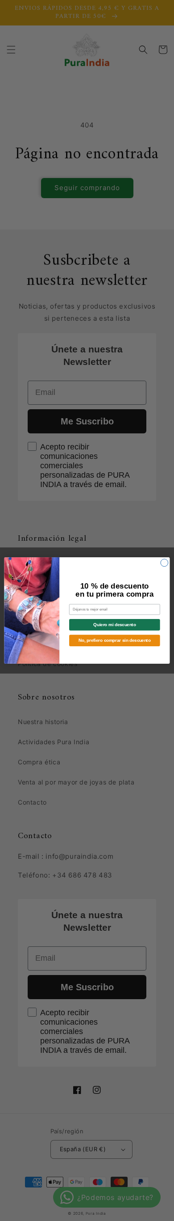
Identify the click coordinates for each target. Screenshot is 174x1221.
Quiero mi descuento (114, 625)
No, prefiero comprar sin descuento (114, 640)
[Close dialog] (164, 563)
